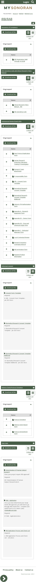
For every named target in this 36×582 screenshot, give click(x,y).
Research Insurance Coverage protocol (20, 243)
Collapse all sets (29, 37)
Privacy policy (8, 570)
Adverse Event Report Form (21, 426)
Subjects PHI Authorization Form (22, 205)
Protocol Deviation (20, 420)
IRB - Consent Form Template (20, 182)
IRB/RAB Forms (29, 13)
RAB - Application (11, 500)
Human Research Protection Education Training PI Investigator (21, 162)
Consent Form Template (13, 293)
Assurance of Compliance (10, 27)
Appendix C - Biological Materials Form (21, 231)
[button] (9, 32)
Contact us (29, 570)
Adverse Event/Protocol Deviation (12, 387)
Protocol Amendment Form (21, 433)
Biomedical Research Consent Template (20, 189)
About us (19, 570)
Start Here (5, 443)
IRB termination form (20, 249)
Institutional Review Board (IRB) (12, 121)
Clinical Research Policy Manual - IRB (21, 106)
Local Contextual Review (21, 237)
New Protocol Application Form (22, 154)
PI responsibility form (20, 176)
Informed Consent (7, 266)
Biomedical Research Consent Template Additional (20, 197)
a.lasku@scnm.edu (10, 510)
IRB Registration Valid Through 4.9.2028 (20, 60)
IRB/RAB (21, 13)
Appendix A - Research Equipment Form (21, 212)
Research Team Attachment (19, 170)
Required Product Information (19, 255)
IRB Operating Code (20, 112)
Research (15, 13)
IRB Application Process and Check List (18, 531)
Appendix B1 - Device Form (22, 218)
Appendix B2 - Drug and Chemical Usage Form (21, 224)
